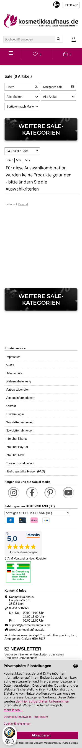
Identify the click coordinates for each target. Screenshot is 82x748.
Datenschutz (14, 373)
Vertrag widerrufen (17, 389)
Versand (23, 205)
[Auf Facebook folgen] (32, 493)
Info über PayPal (17, 447)
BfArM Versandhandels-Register (26, 558)
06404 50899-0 (18, 608)
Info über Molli (15, 455)
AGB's (10, 365)
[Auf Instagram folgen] (14, 493)
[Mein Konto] (73, 39)
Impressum (13, 357)
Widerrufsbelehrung (18, 381)
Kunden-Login (15, 414)
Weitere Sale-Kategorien (41, 129)
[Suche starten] (58, 39)
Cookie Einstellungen (19, 463)
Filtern (10, 87)
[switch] (9, 741)
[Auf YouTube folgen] (68, 493)
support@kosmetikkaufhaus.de (29, 625)
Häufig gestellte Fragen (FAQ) (25, 471)
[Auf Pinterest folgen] (50, 493)
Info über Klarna (16, 438)
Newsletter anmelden (19, 422)
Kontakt (11, 406)
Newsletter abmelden (19, 430)
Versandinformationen (20, 397)
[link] (41, 21)
